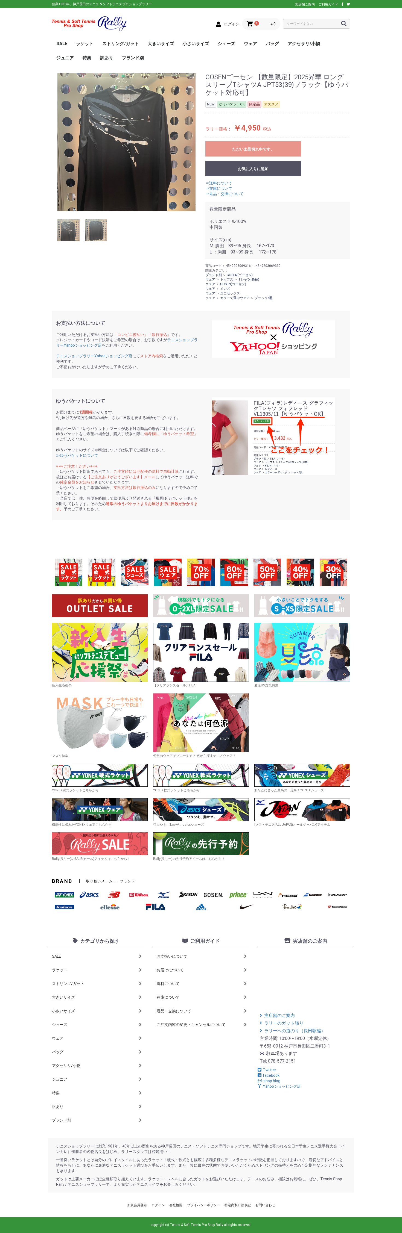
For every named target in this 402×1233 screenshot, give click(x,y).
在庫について (168, 997)
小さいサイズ (196, 43)
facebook (271, 1075)
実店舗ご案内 (305, 4)
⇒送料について (218, 183)
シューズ (226, 43)
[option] (126, 142)
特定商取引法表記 (238, 1205)
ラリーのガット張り (284, 1023)
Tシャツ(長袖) (248, 279)
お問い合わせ (265, 1205)
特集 (87, 57)
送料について (168, 983)
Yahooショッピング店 (282, 1086)
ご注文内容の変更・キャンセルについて (191, 1024)
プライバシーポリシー (203, 1205)
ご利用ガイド (328, 4)
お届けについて (170, 970)
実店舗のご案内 (279, 1015)
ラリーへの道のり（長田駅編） (294, 1030)
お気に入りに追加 (253, 169)
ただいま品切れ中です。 (253, 149)
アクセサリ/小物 (304, 43)
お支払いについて (172, 956)
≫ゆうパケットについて (77, 455)
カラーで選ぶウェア (235, 298)
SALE (61, 43)
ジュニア (65, 57)
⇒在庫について (218, 188)
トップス (226, 279)
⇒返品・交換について (224, 193)
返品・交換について (174, 1011)
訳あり (106, 57)
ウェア (250, 43)
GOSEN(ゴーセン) (240, 275)
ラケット (85, 43)
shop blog (271, 1081)
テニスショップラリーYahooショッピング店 (94, 356)
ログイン (158, 1205)
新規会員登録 (137, 1205)
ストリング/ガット (120, 43)
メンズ (225, 289)
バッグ (272, 43)
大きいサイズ (161, 43)
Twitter (269, 1070)
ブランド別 (133, 57)
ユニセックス (230, 293)
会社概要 (175, 1205)
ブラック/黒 (263, 298)
